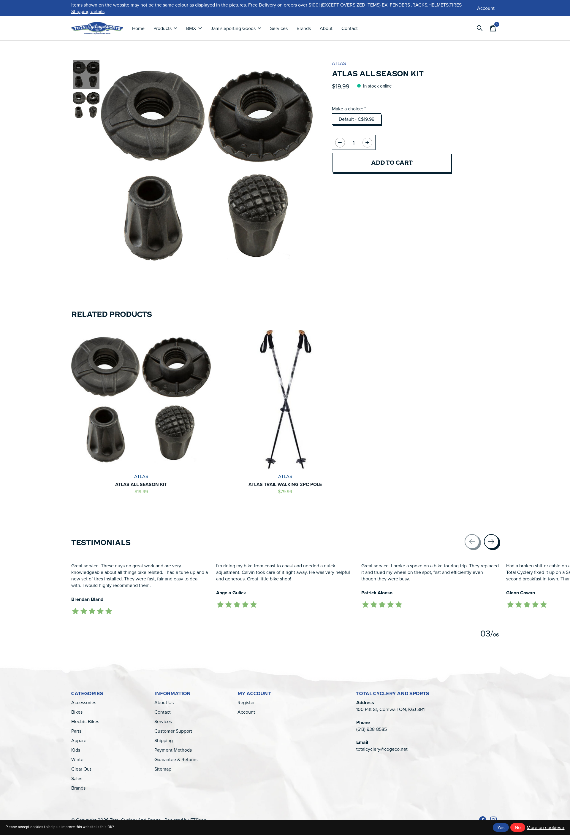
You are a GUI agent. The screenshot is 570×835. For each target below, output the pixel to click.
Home (138, 28)
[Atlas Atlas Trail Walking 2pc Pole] (285, 399)
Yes (500, 827)
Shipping (163, 740)
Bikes (77, 712)
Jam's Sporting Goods (233, 28)
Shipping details (87, 11)
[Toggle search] (480, 28)
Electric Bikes (85, 721)
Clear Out (81, 769)
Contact (349, 28)
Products (162, 28)
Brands (304, 28)
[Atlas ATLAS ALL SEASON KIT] (141, 399)
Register (246, 702)
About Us (164, 702)
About (326, 28)
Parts (76, 731)
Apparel (79, 740)
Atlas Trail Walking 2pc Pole (285, 484)
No (518, 827)
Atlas (339, 63)
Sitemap (162, 769)
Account (246, 712)
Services (279, 28)
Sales (76, 778)
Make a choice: (349, 108)
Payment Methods (173, 750)
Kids (75, 750)
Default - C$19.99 (356, 119)
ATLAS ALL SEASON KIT (141, 484)
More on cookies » (545, 827)
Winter (78, 759)
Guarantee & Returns (175, 759)
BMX (191, 28)
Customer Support (173, 731)
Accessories (83, 702)
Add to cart (392, 162)
